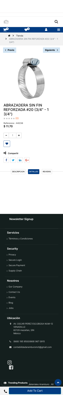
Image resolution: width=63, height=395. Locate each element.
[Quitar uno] (6, 135)
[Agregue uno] (19, 135)
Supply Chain (15, 270)
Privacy (12, 254)
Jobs (11, 308)
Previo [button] (11, 50)
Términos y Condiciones (21, 238)
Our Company (15, 286)
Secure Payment (17, 265)
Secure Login (15, 260)
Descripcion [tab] (18, 171)
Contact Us (14, 292)
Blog (11, 302)
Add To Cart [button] (35, 390)
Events (12, 297)
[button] (7, 144)
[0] (4, 30)
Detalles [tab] (33, 171)
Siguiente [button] (50, 50)
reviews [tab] (47, 171)
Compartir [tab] (12, 153)
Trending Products (18, 383)
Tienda (19, 35)
